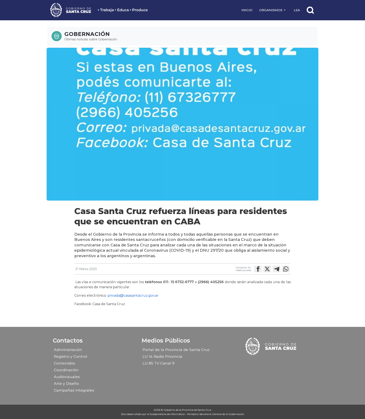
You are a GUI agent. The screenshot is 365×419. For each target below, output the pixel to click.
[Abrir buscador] (310, 10)
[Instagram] (268, 361)
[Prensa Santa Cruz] (71, 10)
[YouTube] (282, 361)
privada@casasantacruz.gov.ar (133, 295)
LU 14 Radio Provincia (162, 356)
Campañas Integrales (74, 390)
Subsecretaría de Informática (167, 414)
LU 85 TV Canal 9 (158, 363)
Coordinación (66, 370)
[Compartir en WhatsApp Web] (286, 269)
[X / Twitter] (275, 361)
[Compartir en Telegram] (276, 269)
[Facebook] (260, 361)
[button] (273, 10)
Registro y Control (70, 356)
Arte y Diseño (66, 383)
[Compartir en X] (267, 269)
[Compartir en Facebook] (258, 269)
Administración (68, 349)
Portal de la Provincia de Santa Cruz (176, 349)
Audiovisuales (67, 376)
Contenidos (64, 363)
